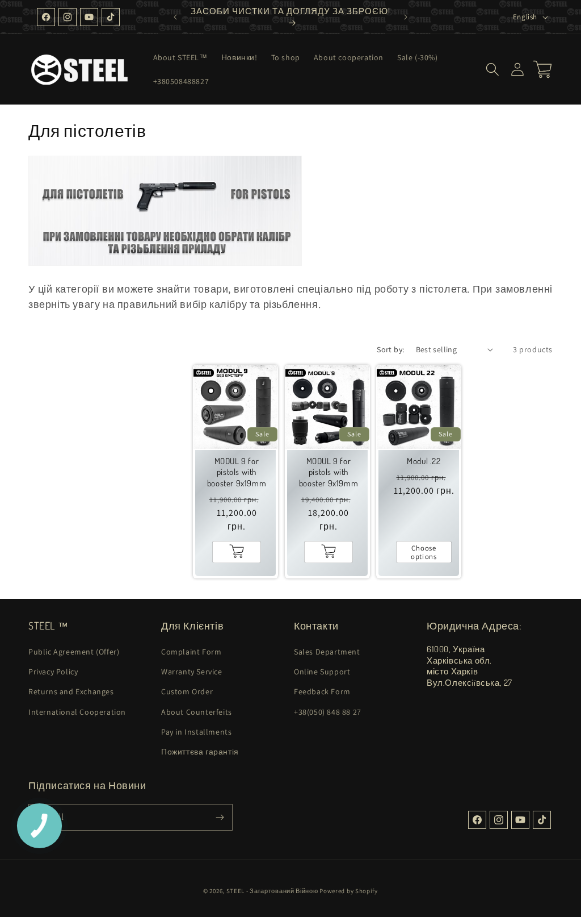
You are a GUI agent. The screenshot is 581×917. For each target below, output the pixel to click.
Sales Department (327, 652)
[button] (492, 69)
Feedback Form (322, 691)
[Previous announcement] (175, 17)
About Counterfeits (196, 712)
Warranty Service (191, 671)
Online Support (322, 671)
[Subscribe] (219, 817)
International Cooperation (77, 712)
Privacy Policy (53, 671)
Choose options (424, 551)
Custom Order (187, 691)
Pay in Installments (196, 732)
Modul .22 (423, 460)
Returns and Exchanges (71, 691)
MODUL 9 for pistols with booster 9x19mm (236, 471)
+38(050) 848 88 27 (327, 712)
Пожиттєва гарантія (200, 752)
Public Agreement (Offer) (73, 652)
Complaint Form (191, 652)
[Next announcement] (405, 17)
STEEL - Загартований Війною (272, 891)
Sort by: (390, 349)
